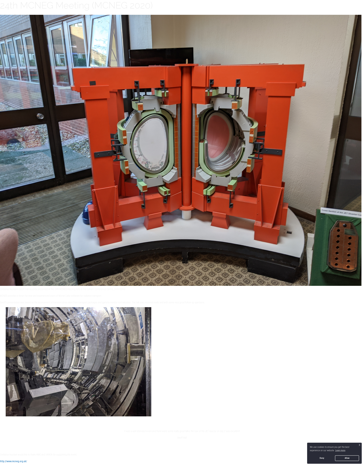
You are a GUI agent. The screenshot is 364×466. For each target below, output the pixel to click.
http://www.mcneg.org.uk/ (13, 461)
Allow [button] (347, 458)
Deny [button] (322, 458)
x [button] (359, 444)
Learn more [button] (340, 450)
